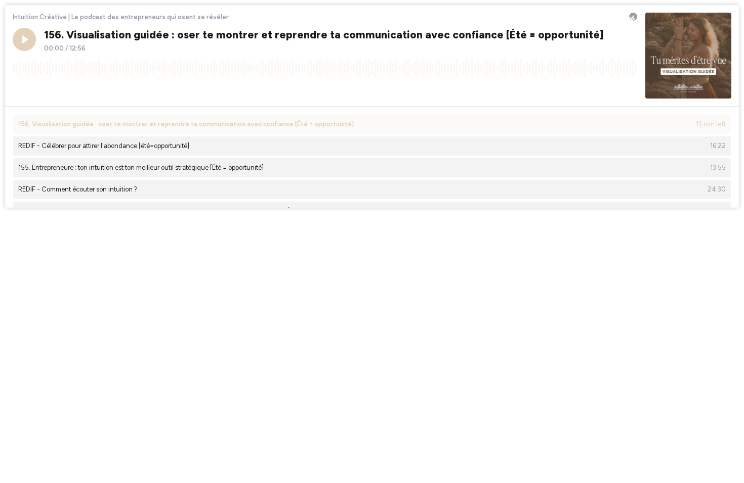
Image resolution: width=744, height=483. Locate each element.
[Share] (610, 90)
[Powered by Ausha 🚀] (633, 17)
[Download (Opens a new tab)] (591, 90)
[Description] (629, 90)
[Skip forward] (58, 90)
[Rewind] (20, 90)
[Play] (24, 39)
